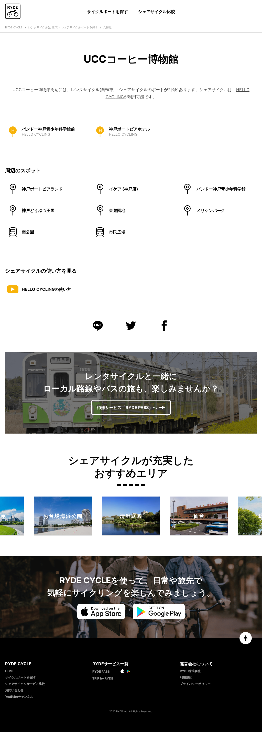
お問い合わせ (14, 690)
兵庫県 (107, 27)
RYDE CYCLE (14, 27)
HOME (9, 671)
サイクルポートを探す (107, 11)
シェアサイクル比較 (156, 11)
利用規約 (186, 677)
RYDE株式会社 (190, 671)
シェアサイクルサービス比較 (25, 684)
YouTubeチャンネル (19, 696)
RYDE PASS (101, 671)
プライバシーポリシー (195, 684)
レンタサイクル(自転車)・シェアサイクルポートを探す (63, 27)
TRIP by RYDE (102, 678)
